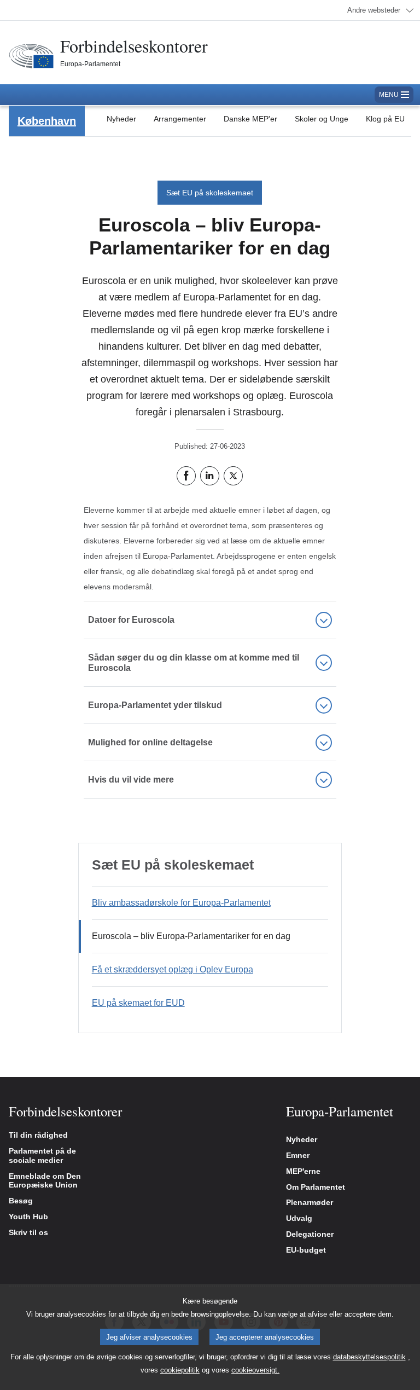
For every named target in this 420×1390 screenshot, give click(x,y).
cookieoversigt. (255, 1370)
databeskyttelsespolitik (369, 1357)
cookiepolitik (180, 1370)
